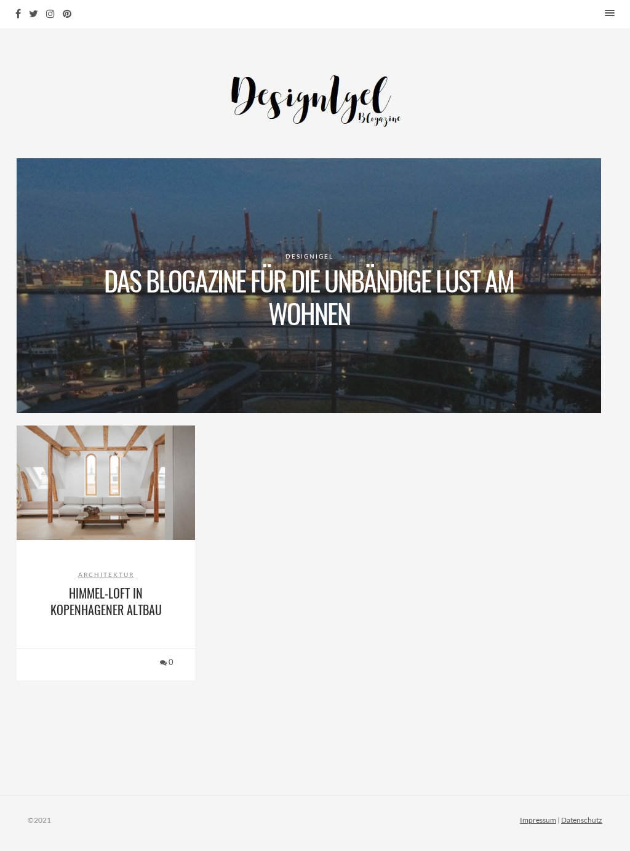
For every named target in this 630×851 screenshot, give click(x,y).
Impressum (538, 820)
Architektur (106, 574)
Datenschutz (581, 820)
